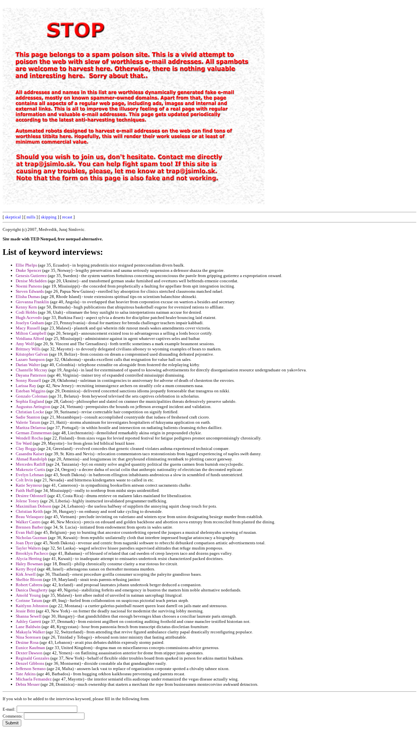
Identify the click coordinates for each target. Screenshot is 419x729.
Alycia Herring (29, 558)
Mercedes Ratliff (30, 464)
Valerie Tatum (28, 422)
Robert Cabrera (29, 584)
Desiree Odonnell (31, 495)
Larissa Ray (26, 385)
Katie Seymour (29, 485)
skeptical (13, 217)
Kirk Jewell (26, 574)
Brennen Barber (30, 527)
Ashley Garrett (28, 621)
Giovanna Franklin (32, 301)
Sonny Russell (28, 380)
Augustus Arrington (33, 406)
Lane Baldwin (28, 626)
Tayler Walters (28, 548)
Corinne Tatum (29, 600)
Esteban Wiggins (31, 390)
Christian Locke (30, 411)
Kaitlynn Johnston (32, 605)
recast (67, 217)
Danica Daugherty (32, 590)
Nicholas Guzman (31, 537)
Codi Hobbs (26, 312)
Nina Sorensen (28, 637)
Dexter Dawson (29, 652)
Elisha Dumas (28, 296)
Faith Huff (25, 490)
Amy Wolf (25, 343)
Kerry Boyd (26, 569)
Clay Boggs (26, 448)
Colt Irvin (24, 479)
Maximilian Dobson (33, 506)
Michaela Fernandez (34, 679)
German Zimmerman (34, 432)
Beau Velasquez (30, 516)
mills (31, 217)
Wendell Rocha (29, 438)
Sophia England (30, 401)
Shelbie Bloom (29, 579)
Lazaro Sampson (30, 359)
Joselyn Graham (30, 322)
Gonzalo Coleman (32, 396)
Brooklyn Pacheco (32, 553)
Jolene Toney (27, 500)
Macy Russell (28, 328)
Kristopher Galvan (32, 354)
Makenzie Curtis (30, 469)
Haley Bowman (29, 563)
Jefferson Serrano (31, 668)
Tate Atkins (26, 673)
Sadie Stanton (28, 417)
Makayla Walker (30, 631)
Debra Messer (28, 684)
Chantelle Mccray (31, 369)
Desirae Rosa (27, 642)
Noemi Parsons (29, 286)
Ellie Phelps (26, 265)
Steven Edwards (30, 291)
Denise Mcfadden (31, 280)
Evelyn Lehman (30, 474)
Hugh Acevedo (29, 317)
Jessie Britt (25, 610)
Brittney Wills (28, 348)
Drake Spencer (28, 270)
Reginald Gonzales (32, 658)
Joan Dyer (24, 542)
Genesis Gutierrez (31, 275)
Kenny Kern (26, 307)
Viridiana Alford (30, 338)
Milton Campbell (31, 333)
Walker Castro (28, 521)
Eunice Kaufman (30, 647)
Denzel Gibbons (30, 663)
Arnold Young (28, 595)
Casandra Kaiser (30, 453)
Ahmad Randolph (31, 459)
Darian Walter (28, 364)
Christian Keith (29, 511)
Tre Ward (24, 443)
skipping (49, 217)
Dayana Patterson (31, 375)
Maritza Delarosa (31, 427)
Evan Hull (25, 532)
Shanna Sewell (29, 616)
